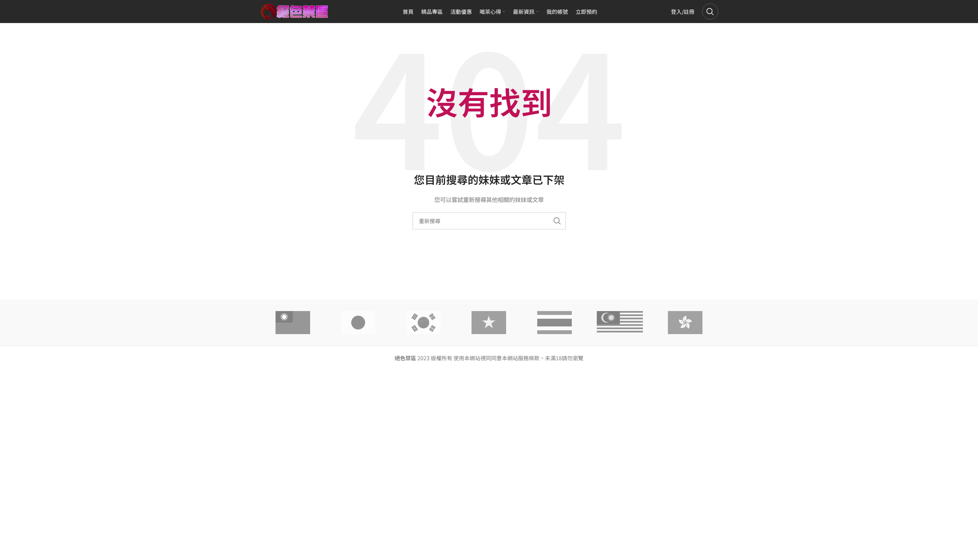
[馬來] (620, 322)
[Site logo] (294, 11)
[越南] (488, 322)
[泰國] (554, 322)
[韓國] (423, 322)
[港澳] (685, 322)
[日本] (358, 322)
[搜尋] (710, 11)
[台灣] (292, 322)
